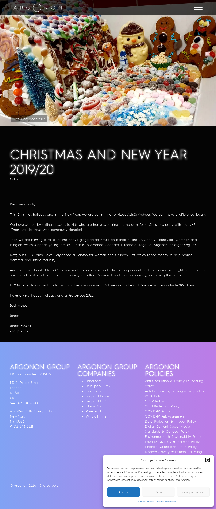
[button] (207, 460)
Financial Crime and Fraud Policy (171, 447)
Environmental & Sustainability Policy (173, 436)
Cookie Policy (146, 501)
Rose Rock (94, 411)
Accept (123, 492)
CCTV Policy (154, 401)
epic (55, 485)
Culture (15, 179)
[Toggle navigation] (198, 8)
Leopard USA (96, 401)
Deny (158, 492)
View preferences (193, 492)
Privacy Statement (166, 501)
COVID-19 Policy (157, 411)
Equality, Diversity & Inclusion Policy (172, 441)
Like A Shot (94, 406)
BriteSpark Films (98, 386)
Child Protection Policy (162, 406)
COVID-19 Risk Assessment (165, 416)
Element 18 (94, 391)
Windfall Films (96, 416)
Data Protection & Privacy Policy (170, 421)
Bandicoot (93, 381)
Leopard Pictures (98, 396)
